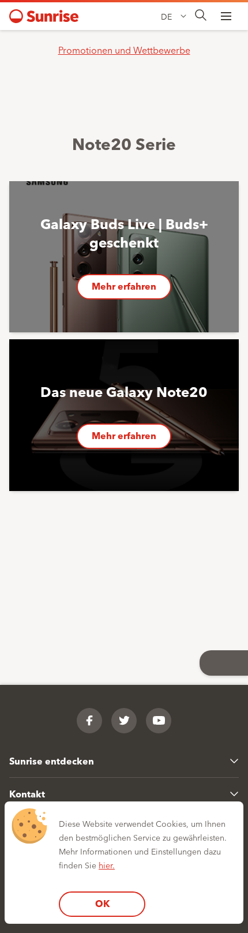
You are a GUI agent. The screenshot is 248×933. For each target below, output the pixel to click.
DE (166, 16)
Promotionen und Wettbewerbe (124, 49)
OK (102, 903)
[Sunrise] (43, 16)
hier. (107, 865)
